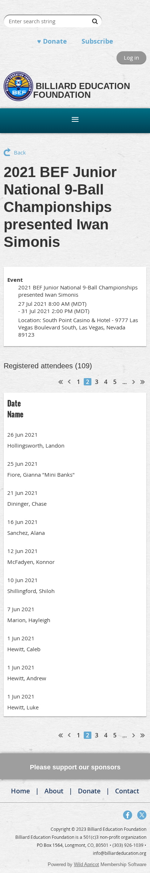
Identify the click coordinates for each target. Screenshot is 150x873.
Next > (134, 381)
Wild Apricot (86, 864)
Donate (89, 790)
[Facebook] (127, 815)
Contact (127, 790)
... (124, 381)
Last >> (142, 381)
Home (20, 790)
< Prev (69, 381)
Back (20, 152)
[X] (141, 815)
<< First (60, 381)
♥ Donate (52, 41)
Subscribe (97, 41)
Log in (131, 57)
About (53, 790)
